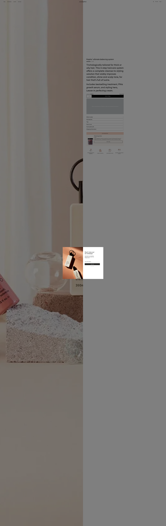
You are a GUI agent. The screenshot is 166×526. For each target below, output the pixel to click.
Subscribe (92, 264)
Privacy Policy (92, 266)
